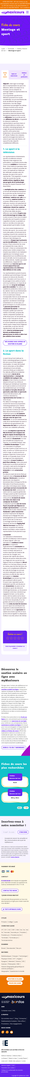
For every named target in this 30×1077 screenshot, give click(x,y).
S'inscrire (23, 832)
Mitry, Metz (15, 798)
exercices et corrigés (19, 721)
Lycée (3, 49)
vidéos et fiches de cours (10, 731)
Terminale (11, 49)
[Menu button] (27, 12)
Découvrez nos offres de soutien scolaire (15, 343)
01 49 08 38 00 (5, 880)
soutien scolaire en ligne (10, 689)
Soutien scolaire (15, 979)
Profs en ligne (15, 983)
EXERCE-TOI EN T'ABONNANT (14, 747)
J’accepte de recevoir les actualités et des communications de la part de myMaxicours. (16, 840)
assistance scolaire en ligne (11, 725)
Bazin (15, 782)
